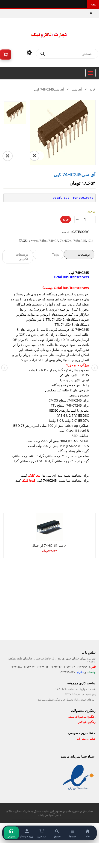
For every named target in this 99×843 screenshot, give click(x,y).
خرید (66, 219)
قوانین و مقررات (86, 739)
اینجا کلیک (34, 475)
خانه (93, 89)
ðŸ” (39, 155)
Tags (55, 254)
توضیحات (84, 254)
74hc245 (79, 240)
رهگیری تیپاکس (87, 722)
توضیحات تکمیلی (22, 256)
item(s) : (5, 54)
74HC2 (53, 240)
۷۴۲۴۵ (33, 240)
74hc (43, 240)
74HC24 (66, 240)
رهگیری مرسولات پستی (82, 717)
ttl (94, 240)
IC (89, 240)
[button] (12, 156)
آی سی (77, 89)
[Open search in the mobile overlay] (67, 53)
